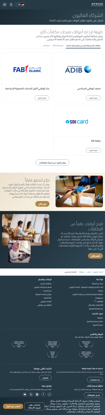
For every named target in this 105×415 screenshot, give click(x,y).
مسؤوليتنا (99, 297)
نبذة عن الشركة (97, 283)
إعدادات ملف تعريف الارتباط (34, 406)
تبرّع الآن (42, 204)
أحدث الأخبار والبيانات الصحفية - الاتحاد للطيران (86, 287)
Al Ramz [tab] (46, 45)
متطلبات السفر (46, 283)
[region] (52, 406)
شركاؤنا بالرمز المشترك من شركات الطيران (87, 294)
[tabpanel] (52, 109)
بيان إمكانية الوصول (96, 308)
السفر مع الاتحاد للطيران (42, 287)
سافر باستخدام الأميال (95, 321)
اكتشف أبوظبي (45, 301)
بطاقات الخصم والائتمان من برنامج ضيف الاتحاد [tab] (83, 45)
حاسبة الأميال (98, 324)
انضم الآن (95, 256)
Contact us (95, 380)
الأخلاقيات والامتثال (95, 305)
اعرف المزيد (93, 98)
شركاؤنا (100, 317)
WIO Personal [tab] (58, 45)
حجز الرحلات (47, 290)
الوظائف (100, 301)
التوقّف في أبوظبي (44, 305)
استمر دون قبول (13, 406)
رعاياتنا (100, 290)
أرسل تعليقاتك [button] (93, 395)
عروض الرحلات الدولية (43, 294)
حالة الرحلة (47, 297)
